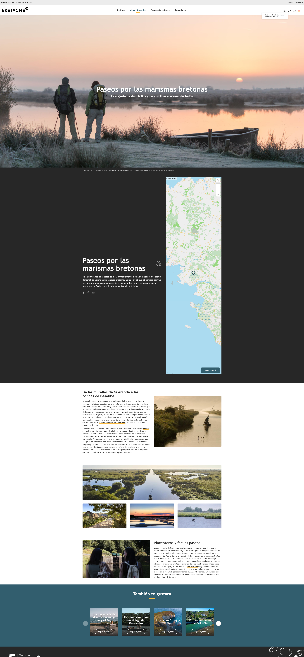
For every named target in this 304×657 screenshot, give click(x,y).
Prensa (290, 2)
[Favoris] (289, 11)
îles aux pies (192, 566)
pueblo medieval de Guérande (112, 422)
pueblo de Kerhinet (135, 409)
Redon (146, 428)
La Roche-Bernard (171, 556)
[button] (294, 11)
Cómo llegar (209, 370)
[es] (299, 11)
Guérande (107, 276)
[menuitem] (15, 10)
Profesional (299, 2)
